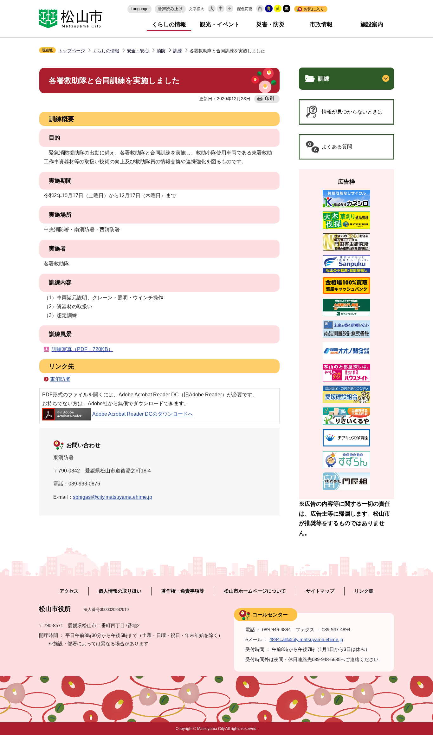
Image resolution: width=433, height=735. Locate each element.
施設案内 (371, 24)
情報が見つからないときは (352, 111)
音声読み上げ (170, 8)
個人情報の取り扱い (120, 591)
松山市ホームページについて (255, 591)
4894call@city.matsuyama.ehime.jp (306, 639)
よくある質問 (337, 146)
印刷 (269, 98)
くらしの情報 (169, 24)
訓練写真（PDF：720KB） (82, 349)
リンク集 (363, 591)
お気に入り (314, 9)
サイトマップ (320, 591)
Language (139, 8)
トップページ (71, 50)
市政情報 (321, 24)
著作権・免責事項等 (182, 591)
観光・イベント (220, 24)
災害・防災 (270, 24)
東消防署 (60, 379)
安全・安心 (138, 50)
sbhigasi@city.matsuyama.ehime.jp (112, 497)
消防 (161, 50)
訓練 (177, 50)
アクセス (69, 591)
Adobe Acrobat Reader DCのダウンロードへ (142, 414)
